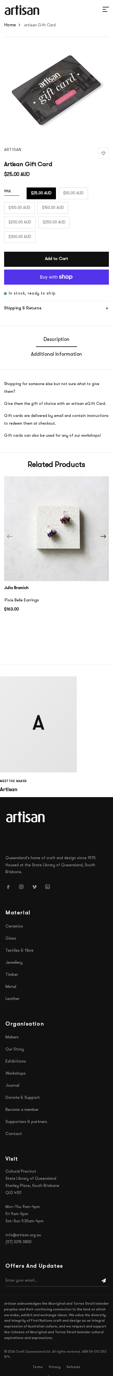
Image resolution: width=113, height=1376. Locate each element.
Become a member (22, 1110)
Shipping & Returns (22, 308)
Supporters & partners (26, 1122)
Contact (13, 1134)
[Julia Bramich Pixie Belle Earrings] (56, 528)
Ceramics (14, 926)
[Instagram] (23, 886)
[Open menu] (99, 10)
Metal (10, 987)
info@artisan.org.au (23, 1235)
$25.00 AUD (41, 193)
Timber (11, 975)
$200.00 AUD (20, 222)
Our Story (14, 1049)
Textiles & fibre (19, 951)
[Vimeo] (36, 886)
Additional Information (56, 354)
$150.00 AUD (53, 208)
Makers (12, 1037)
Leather (12, 999)
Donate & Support (22, 1098)
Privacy (55, 1367)
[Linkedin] (49, 886)
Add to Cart (56, 259)
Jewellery (13, 963)
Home (10, 25)
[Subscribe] (104, 1281)
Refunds (73, 1367)
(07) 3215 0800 (18, 1242)
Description (56, 339)
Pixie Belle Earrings (22, 600)
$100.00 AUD (19, 208)
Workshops (15, 1074)
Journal (12, 1086)
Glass (10, 939)
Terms (38, 1367)
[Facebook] (10, 886)
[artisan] (26, 817)
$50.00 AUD (73, 193)
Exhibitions (15, 1062)
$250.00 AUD (54, 222)
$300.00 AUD (20, 237)
